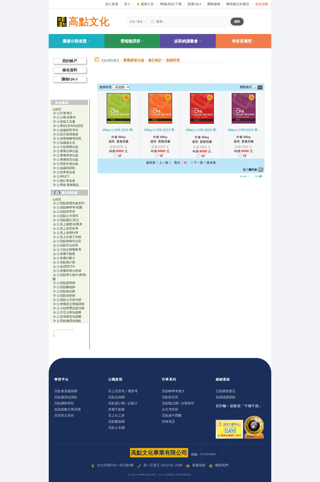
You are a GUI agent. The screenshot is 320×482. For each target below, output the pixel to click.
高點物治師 (67, 291)
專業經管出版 (69, 155)
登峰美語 (168, 421)
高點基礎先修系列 (72, 203)
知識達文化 (67, 142)
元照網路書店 (225, 391)
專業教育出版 (69, 159)
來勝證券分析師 (70, 270)
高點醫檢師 (67, 287)
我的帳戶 (69, 61)
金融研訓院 (67, 168)
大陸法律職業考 (70, 249)
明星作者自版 (69, 164)
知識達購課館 (225, 397)
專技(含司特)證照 (71, 126)
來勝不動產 (67, 254)
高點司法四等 (69, 245)
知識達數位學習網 (67, 409)
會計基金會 (67, 180)
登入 (127, 4)
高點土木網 (116, 427)
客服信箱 (198, 465)
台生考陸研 (170, 409)
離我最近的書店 (237, 4)
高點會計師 (67, 262)
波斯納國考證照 (70, 138)
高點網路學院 (64, 403)
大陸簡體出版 (69, 147)
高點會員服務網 (65, 391)
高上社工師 (116, 415)
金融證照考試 (69, 130)
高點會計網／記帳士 (123, 403)
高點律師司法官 (70, 241)
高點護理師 (67, 283)
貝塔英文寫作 (64, 415)
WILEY (65, 176)
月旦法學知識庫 (70, 312)
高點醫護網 (116, 421)
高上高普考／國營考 (123, 391)
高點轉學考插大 (173, 391)
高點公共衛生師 (70, 299)
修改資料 (69, 70)
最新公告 (147, 4)
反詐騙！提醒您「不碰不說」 (239, 406)
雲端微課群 (130, 41)
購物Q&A (70, 79)
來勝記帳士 (67, 258)
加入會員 (111, 4)
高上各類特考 (69, 232)
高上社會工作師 (70, 237)
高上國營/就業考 (71, 224)
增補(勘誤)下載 (171, 4)
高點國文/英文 (69, 220)
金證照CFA (67, 266)
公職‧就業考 (68, 117)
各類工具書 (67, 121)
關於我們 (221, 465)
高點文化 (89, 21)
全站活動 (261, 4)
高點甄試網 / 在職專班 (178, 403)
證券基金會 (67, 172)
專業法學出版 (69, 151)
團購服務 (213, 4)
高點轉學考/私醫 (71, 207)
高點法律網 (116, 397)
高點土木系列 (69, 216)
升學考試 (66, 113)
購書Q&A (194, 4)
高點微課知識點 (70, 321)
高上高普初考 (69, 228)
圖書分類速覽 (75, 41)
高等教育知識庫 (70, 316)
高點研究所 (67, 211)
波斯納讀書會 (186, 41)
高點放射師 (67, 295)
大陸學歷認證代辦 (72, 308)
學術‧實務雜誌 (69, 185)
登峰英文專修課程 (72, 304)
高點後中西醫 (172, 415)
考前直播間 (242, 41)
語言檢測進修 (69, 134)
